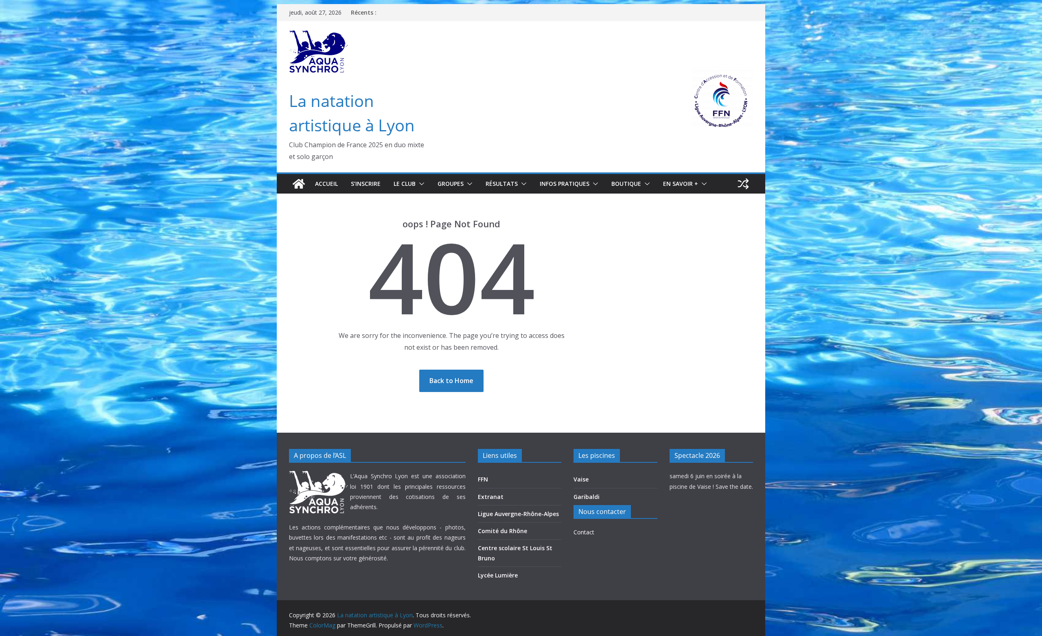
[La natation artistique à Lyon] (299, 184)
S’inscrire (366, 183)
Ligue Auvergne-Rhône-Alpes (518, 514)
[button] (420, 183)
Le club (405, 183)
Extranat (490, 497)
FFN (483, 479)
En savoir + (680, 183)
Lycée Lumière (498, 575)
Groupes (451, 183)
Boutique (626, 183)
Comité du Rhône (502, 531)
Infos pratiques (564, 183)
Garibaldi (587, 497)
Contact (584, 532)
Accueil (326, 183)
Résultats (502, 183)
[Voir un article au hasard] (743, 184)
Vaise (581, 479)
